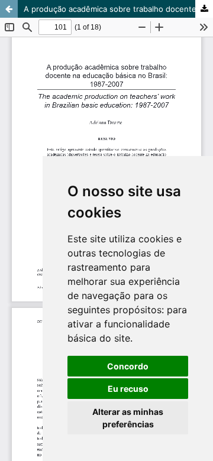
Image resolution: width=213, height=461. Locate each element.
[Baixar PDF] (204, 9)
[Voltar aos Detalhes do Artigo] (9, 9)
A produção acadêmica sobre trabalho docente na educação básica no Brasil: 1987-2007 (118, 9)
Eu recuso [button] (128, 389)
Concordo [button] (128, 366)
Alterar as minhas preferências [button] (127, 418)
